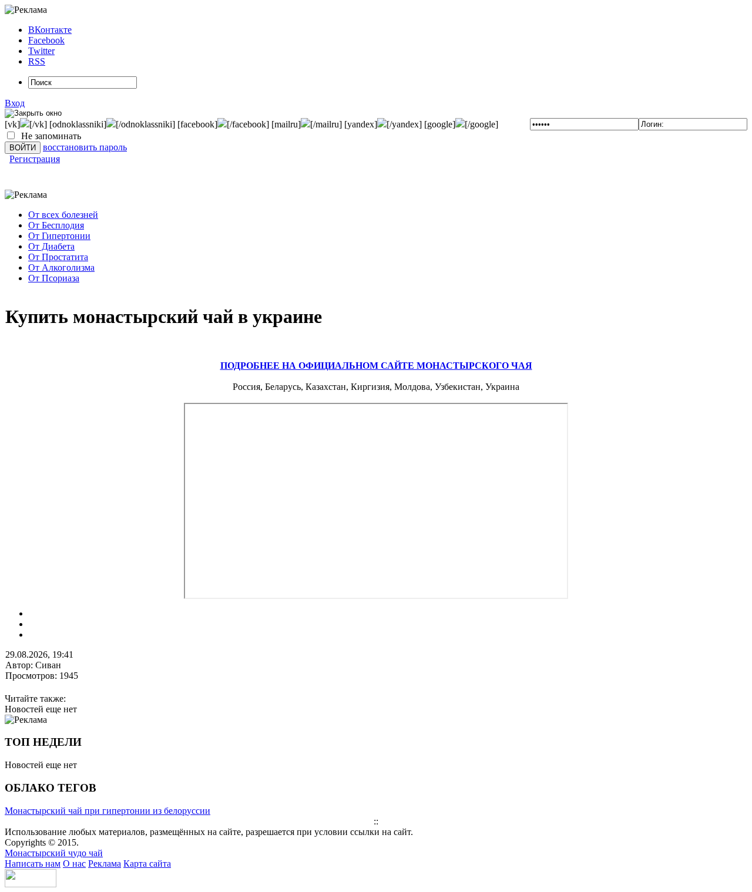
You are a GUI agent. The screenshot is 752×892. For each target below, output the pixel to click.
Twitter (41, 51)
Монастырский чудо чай (54, 853)
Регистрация (34, 159)
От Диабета (51, 246)
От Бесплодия (56, 225)
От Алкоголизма (61, 267)
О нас (74, 864)
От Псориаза (53, 278)
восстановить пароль (85, 147)
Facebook (46, 40)
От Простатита (58, 257)
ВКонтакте (50, 30)
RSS (36, 61)
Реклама (104, 864)
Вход (15, 103)
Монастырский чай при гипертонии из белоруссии (107, 811)
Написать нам (33, 864)
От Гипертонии (59, 236)
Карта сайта (147, 864)
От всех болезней (63, 215)
